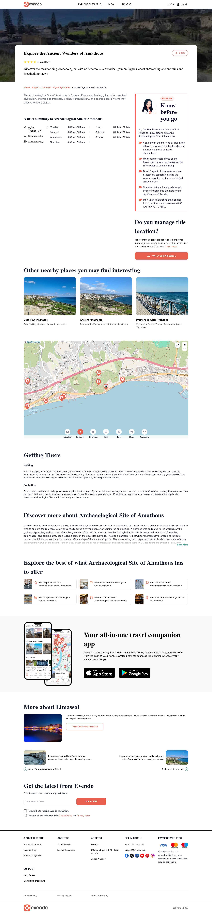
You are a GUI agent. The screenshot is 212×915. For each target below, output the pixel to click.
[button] (106, 387)
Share (182, 53)
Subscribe (91, 801)
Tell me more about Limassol (84, 726)
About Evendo (64, 844)
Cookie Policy (65, 815)
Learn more (171, 246)
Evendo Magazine (32, 855)
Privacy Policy (83, 815)
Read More (182, 544)
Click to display (35, 136)
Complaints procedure (34, 881)
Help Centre (29, 875)
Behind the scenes (66, 850)
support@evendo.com (135, 850)
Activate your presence (161, 256)
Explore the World (89, 4)
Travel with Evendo (33, 844)
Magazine (126, 4)
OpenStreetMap (33, 342)
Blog (111, 4)
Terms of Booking (99, 895)
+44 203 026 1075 (134, 844)
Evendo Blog (30, 850)
